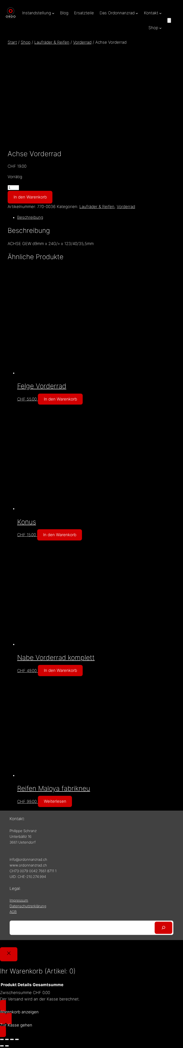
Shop (25, 42)
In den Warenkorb (30, 197)
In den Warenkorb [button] (60, 399)
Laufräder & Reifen (51, 42)
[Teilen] (12, 1039)
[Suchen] (163, 928)
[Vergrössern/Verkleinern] (2, 1039)
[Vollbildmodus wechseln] (7, 1039)
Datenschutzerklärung (28, 906)
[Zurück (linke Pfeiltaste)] (2, 1046)
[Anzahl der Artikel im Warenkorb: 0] (169, 20)
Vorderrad (82, 42)
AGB (13, 911)
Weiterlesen (55, 801)
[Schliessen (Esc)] (17, 1039)
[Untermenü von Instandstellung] (53, 13)
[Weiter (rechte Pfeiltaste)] (7, 1046)
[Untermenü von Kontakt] (160, 13)
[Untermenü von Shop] (160, 28)
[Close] (8, 954)
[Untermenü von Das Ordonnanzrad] (137, 13)
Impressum (19, 900)
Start (12, 42)
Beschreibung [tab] (30, 217)
